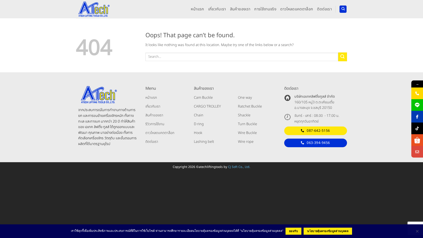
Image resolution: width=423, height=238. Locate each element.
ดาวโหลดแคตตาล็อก (296, 9)
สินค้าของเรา (240, 9)
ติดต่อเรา (324, 9)
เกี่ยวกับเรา (217, 9)
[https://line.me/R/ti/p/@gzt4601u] (417, 105)
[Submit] (342, 56)
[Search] (343, 9)
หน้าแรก (197, 9)
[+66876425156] (417, 93)
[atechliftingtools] (93, 9)
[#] (417, 152)
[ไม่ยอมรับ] (417, 232)
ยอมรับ (293, 231)
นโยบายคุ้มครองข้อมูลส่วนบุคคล (328, 231)
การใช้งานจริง (265, 9)
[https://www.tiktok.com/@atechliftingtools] (417, 128)
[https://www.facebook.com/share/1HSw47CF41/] (417, 117)
